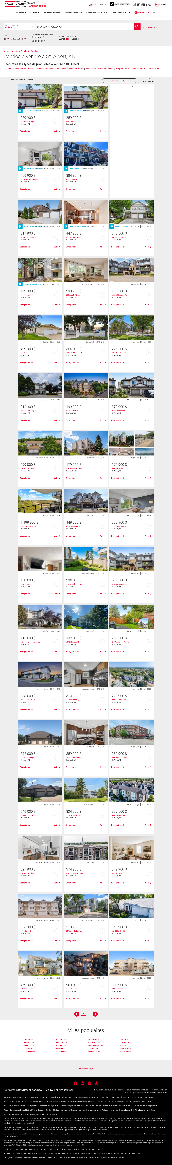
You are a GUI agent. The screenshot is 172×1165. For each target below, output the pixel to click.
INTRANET (163, 1090)
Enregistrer (25, 131)
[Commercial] (142, 5)
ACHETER (20, 12)
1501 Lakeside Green (73, 815)
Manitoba (54, 1097)
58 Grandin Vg (71, 122)
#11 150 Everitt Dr (72, 179)
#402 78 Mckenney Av (28, 411)
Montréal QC (61, 1039)
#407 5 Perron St (118, 989)
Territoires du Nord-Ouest (107, 1097)
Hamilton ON (61, 1045)
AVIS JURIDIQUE (130, 1093)
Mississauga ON (95, 1045)
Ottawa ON (29, 1042)
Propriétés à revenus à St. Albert (130, 68)
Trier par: (147, 78)
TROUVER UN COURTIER (53, 12)
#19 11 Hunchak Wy (28, 700)
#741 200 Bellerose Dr (28, 526)
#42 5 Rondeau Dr (72, 989)
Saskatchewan (62, 1097)
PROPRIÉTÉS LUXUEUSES (140, 1090)
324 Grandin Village (28, 873)
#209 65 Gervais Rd (119, 700)
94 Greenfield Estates (28, 237)
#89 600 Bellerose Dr (119, 815)
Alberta (31, 1097)
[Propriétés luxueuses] (120, 4)
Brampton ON (125, 1045)
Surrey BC (28, 1048)
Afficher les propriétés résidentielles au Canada (19, 1114)
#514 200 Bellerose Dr (74, 758)
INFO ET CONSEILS (72, 12)
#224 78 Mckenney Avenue (30, 642)
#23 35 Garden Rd (118, 931)
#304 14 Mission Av (73, 526)
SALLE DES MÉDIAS (118, 1090)
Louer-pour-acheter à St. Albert (99, 68)
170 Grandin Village (28, 468)
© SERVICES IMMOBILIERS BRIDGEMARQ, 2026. (26, 1090)
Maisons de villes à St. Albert (70, 68)
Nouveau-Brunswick (75, 1097)
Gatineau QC (61, 1051)
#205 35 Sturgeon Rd (119, 584)
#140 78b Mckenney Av (74, 873)
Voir (56, 131)
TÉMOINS (153, 1093)
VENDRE (33, 12)
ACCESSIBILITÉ (162, 1093)
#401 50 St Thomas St (119, 758)
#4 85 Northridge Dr (28, 815)
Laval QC (60, 1048)
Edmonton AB (62, 1042)
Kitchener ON (125, 1051)
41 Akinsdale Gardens (74, 584)
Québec (25, 1097)
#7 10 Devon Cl (26, 931)
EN (154, 13)
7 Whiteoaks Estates (28, 989)
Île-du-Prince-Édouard (135, 1097)
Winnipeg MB (94, 1042)
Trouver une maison (10, 1097)
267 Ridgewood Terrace (120, 642)
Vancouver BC (94, 1039)
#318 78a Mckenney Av (74, 353)
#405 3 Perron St (72, 411)
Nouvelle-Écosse (122, 1097)
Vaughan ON (29, 1051)
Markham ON (125, 1048)
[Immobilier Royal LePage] (25, 4)
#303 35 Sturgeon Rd (119, 295)
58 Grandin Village (27, 122)
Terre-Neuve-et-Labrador (90, 1097)
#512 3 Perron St (118, 873)
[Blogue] (160, 5)
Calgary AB (124, 1039)
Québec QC (125, 1042)
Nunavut (151, 1097)
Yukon (145, 1097)
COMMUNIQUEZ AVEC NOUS (101, 1090)
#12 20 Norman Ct (118, 411)
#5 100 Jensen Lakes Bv (29, 179)
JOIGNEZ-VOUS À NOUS (95, 12)
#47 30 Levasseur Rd (119, 237)
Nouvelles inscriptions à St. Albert (18, 68)
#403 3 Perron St (118, 468)
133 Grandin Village (73, 700)
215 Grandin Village (119, 526)
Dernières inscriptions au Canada (46, 1114)
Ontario (19, 1097)
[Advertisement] (132, 127)
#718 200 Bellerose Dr (74, 237)
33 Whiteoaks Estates (74, 931)
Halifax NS (29, 1045)
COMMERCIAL (154, 1090)
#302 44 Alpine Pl (27, 584)
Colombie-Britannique (42, 1097)
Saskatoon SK (94, 1051)
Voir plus (152, 68)
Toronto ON (29, 1039)
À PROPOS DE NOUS (119, 12)
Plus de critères (150, 27)
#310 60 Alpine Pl (72, 642)
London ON (93, 1048)
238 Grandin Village (73, 295)
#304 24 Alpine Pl (27, 295)
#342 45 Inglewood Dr (120, 353)
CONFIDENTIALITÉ (143, 1093)
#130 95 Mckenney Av (74, 468)
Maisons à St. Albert (45, 68)
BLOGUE (128, 1090)
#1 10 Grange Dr (26, 353)
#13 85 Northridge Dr (28, 758)
